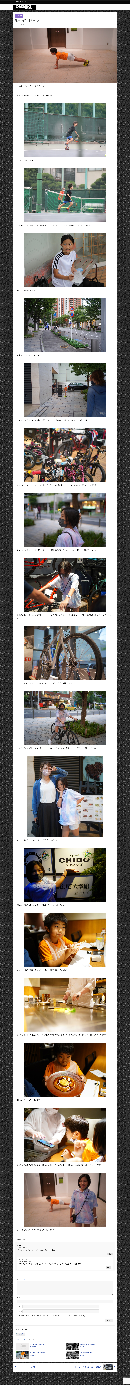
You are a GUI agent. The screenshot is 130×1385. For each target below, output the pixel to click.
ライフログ (19, 15)
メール (19, 1306)
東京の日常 (21, 1334)
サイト (19, 1311)
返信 (110, 1254)
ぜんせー (21, 1259)
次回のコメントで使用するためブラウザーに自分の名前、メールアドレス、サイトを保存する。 (54, 1315)
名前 (18, 1297)
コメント (21, 1279)
